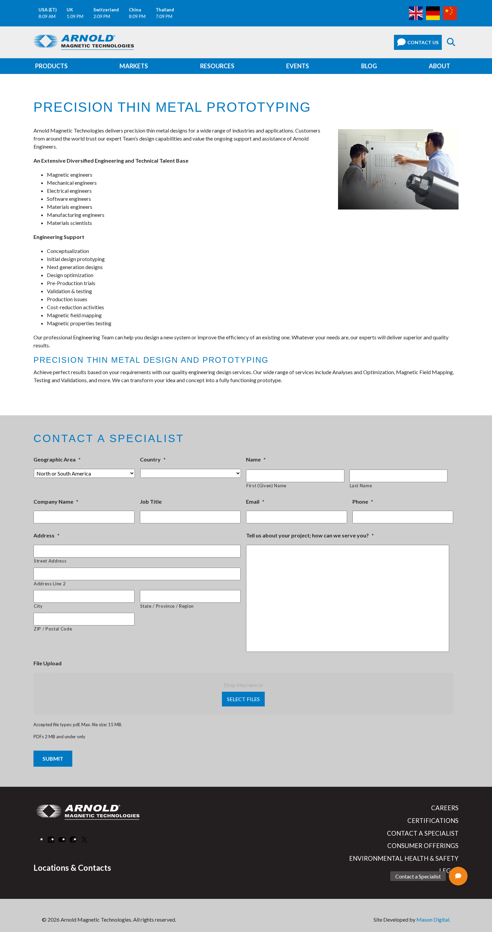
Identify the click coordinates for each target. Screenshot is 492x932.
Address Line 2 (50, 583)
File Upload (47, 663)
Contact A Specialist (423, 833)
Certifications (433, 820)
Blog (369, 66)
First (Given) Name (266, 485)
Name (256, 459)
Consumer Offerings (423, 845)
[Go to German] (433, 12)
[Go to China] (450, 12)
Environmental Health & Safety (404, 858)
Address (46, 535)
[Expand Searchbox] (451, 42)
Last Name (361, 485)
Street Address (50, 561)
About (439, 66)
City (38, 606)
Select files (243, 699)
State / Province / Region (167, 606)
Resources (217, 66)
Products (51, 66)
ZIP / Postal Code (53, 628)
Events (297, 66)
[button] (458, 876)
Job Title (151, 501)
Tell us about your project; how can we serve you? (310, 535)
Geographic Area (57, 459)
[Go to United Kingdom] (416, 12)
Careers (445, 808)
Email (255, 501)
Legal (449, 870)
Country (153, 459)
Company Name (55, 501)
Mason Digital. (433, 919)
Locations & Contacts (72, 867)
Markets (133, 66)
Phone (362, 501)
